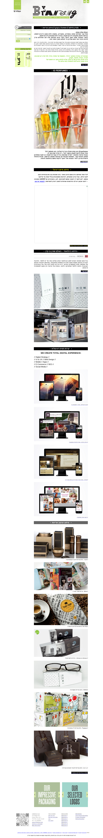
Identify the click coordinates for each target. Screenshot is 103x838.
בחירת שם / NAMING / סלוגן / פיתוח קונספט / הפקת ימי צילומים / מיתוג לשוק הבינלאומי (34, 832)
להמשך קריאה (40, 181)
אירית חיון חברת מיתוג (17, 4)
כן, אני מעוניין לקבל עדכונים (23, 39)
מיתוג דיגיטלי (64, 832)
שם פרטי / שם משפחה (25, 30)
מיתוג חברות (84, 832)
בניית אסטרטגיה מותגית (57, 832)
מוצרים (79, 832)
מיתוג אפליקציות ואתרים (72, 832)
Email (29, 34)
